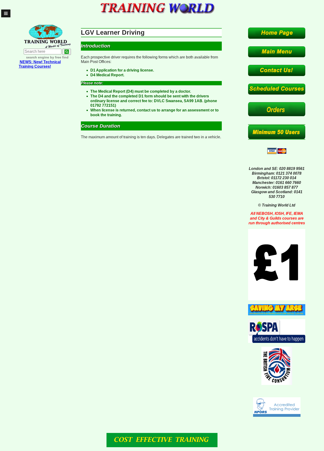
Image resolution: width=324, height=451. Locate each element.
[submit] (66, 52)
